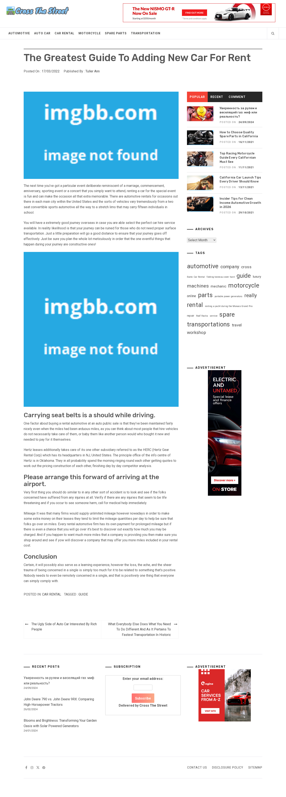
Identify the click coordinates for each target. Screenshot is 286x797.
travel (237, 325)
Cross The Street (153, 705)
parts (205, 295)
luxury (257, 277)
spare (227, 314)
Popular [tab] (197, 97)
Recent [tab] (216, 97)
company (229, 266)
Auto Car (42, 33)
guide (83, 594)
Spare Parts (116, 33)
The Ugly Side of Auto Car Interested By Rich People (64, 626)
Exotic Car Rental (196, 277)
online (191, 296)
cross (246, 266)
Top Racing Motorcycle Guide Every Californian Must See (238, 157)
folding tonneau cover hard (221, 277)
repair (190, 315)
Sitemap (255, 767)
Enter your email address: (143, 692)
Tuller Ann (92, 71)
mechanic (218, 286)
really (250, 295)
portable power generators (228, 296)
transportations (208, 324)
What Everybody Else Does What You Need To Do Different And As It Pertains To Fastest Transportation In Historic (139, 629)
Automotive (19, 33)
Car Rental (64, 33)
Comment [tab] (237, 97)
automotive (203, 266)
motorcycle (243, 285)
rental (195, 304)
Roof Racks (202, 315)
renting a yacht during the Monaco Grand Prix (229, 306)
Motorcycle (90, 33)
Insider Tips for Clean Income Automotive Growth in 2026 (240, 203)
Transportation (145, 33)
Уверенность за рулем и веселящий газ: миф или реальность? (238, 112)
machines (198, 286)
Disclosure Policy (227, 767)
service (214, 315)
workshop (196, 332)
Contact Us (197, 767)
